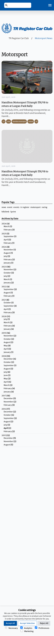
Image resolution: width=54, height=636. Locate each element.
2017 (6, 395)
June (7, 375)
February (9, 230)
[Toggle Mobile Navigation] (50, 5)
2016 (6, 409)
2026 (6, 223)
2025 (5, 233)
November (10, 249)
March (8, 226)
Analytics (28, 628)
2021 (5, 300)
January (8, 263)
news (4, 207)
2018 (6, 356)
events (16, 207)
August (8, 253)
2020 (6, 316)
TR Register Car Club (19, 38)
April (7, 239)
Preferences (44, 628)
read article (26, 77)
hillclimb (5, 212)
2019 (6, 333)
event (9, 207)
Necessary (13, 628)
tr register (24, 207)
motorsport (35, 207)
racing (44, 207)
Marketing (28, 631)
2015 (6, 435)
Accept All (10, 623)
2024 (6, 247)
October (9, 273)
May (7, 345)
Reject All (44, 623)
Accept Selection (27, 623)
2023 (6, 267)
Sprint (13, 212)
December (10, 359)
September (10, 236)
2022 (6, 286)
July (7, 256)
